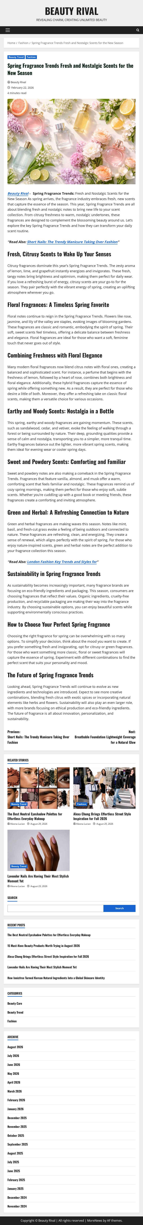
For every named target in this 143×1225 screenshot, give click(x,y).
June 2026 (13, 1064)
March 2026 (14, 1091)
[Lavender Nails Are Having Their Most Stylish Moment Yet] (38, 850)
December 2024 (17, 1197)
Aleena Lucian (17, 823)
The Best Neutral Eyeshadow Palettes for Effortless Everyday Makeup (34, 816)
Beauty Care (14, 1003)
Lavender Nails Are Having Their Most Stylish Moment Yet (38, 878)
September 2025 (17, 1144)
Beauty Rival (71, 10)
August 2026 (15, 1047)
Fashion (31, 57)
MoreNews (94, 1220)
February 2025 (16, 1180)
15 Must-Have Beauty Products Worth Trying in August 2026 (43, 945)
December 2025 (17, 1118)
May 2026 (13, 1073)
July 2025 (13, 1162)
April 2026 (13, 1082)
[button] (8, 30)
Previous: (38, 737)
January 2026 (15, 1109)
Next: (105, 737)
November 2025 (17, 1126)
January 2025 (15, 1188)
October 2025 (15, 1135)
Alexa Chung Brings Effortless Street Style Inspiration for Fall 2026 (102, 816)
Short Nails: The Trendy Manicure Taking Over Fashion (72, 242)
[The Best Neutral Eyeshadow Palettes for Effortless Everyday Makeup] (38, 788)
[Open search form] (137, 30)
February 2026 (16, 1100)
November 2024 (17, 1206)
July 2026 (13, 1055)
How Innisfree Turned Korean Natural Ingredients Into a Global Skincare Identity (56, 978)
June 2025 (13, 1171)
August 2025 (15, 1153)
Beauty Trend (16, 57)
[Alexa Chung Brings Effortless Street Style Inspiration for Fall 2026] (104, 788)
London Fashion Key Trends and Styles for (62, 561)
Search (12, 898)
